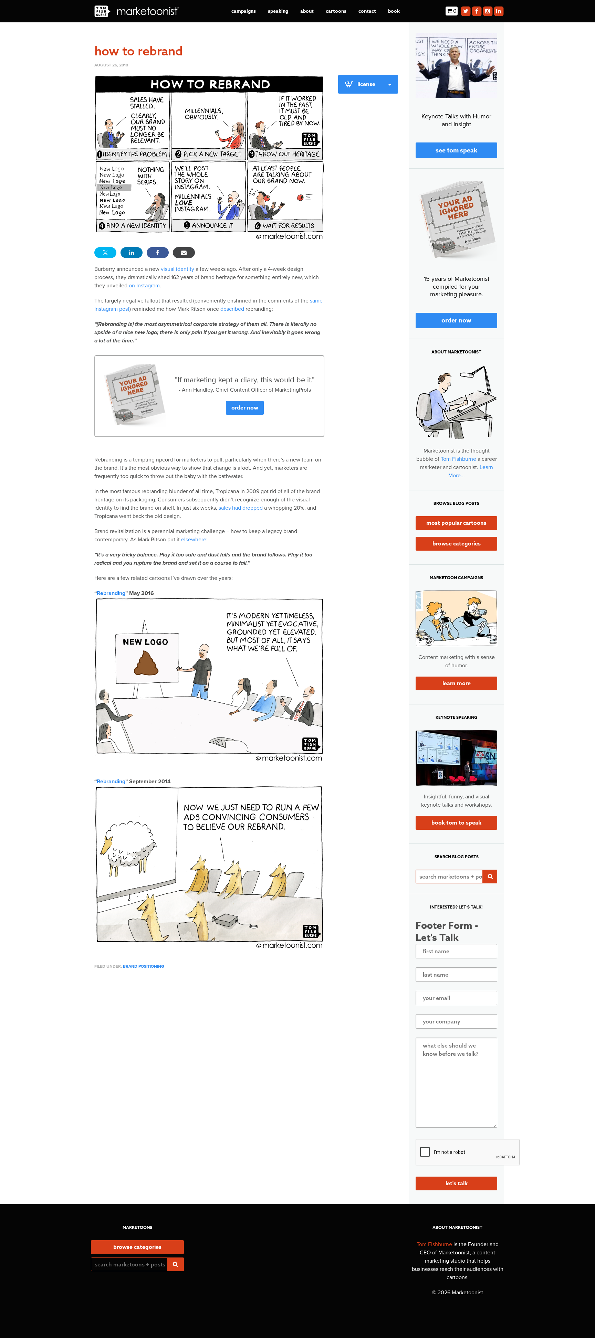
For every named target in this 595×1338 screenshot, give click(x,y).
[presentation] (468, 1152)
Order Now (244, 408)
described (232, 309)
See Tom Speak (456, 150)
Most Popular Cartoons (456, 523)
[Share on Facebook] (158, 252)
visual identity (177, 269)
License (366, 84)
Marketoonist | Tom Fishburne (136, 11)
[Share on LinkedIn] (132, 252)
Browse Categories (456, 544)
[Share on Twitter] (105, 252)
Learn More (456, 683)
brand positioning (143, 966)
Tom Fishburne (458, 459)
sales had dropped (241, 508)
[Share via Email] (184, 252)
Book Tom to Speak (456, 823)
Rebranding (111, 593)
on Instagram (144, 285)
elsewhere (193, 539)
